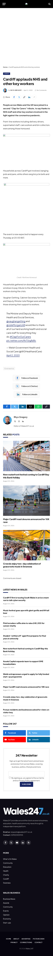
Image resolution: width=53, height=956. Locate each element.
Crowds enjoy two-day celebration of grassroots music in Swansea (22, 565)
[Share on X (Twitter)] (19, 97)
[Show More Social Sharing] (34, 97)
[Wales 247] (26, 4)
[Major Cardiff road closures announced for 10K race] (26, 500)
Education (7, 867)
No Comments (42, 90)
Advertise (26, 939)
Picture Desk (38, 939)
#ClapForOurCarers (20, 336)
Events (6, 911)
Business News (9, 899)
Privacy (14, 942)
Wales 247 (29, 949)
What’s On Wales (10, 859)
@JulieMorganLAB (15, 325)
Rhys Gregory (16, 90)
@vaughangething (15, 321)
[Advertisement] (26, 37)
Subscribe (26, 784)
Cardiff (6, 73)
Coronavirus (9, 369)
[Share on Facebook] (14, 97)
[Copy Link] (24, 97)
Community (8, 863)
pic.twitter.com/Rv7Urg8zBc (21, 340)
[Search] (49, 4)
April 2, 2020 (13, 355)
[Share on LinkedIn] (29, 97)
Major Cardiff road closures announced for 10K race (26, 687)
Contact (38, 942)
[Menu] (4, 4)
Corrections (26, 942)
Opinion (6, 915)
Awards (6, 903)
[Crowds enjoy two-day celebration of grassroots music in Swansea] (26, 545)
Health (5, 871)
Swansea (6, 883)
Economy (7, 919)
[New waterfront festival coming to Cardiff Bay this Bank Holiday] (26, 456)
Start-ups (7, 923)
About (16, 939)
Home (5, 67)
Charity (6, 875)
